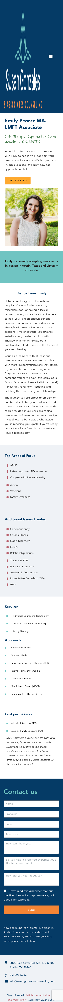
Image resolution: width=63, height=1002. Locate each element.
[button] (51, 56)
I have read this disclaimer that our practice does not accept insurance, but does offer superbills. (29, 895)
